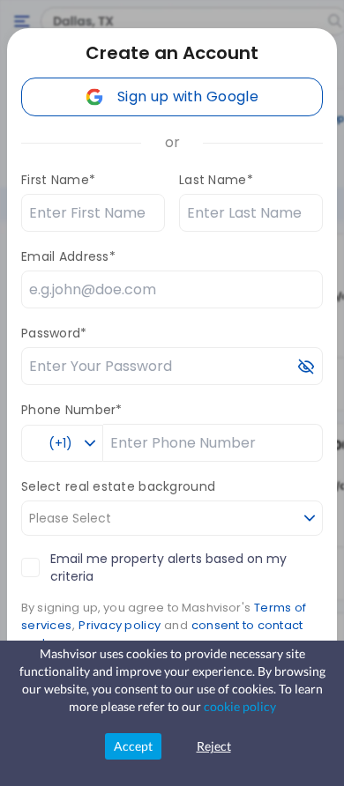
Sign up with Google (187, 96)
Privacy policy (120, 625)
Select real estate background (118, 486)
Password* (54, 333)
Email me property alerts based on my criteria (168, 567)
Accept (133, 745)
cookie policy (240, 706)
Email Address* (68, 256)
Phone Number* (72, 410)
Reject (214, 745)
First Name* (58, 180)
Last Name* (216, 180)
